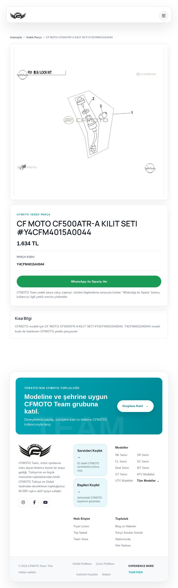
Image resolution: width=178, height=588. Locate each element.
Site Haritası (123, 545)
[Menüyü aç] (163, 15)
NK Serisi (121, 455)
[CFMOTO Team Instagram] (23, 502)
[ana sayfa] (83, 15)
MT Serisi (143, 467)
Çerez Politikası (105, 563)
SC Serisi (143, 461)
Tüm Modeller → (148, 480)
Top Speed (80, 532)
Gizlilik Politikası (82, 563)
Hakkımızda (122, 539)
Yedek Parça (34, 37)
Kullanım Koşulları (87, 574)
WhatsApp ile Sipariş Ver (89, 281)
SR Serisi (143, 455)
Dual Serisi (122, 467)
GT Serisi (121, 474)
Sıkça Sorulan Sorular (129, 532)
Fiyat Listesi (81, 526)
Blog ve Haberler (125, 526)
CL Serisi (121, 461)
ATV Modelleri (146, 474)
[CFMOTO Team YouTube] (45, 502)
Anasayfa (16, 37)
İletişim (106, 574)
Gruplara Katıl (135, 406)
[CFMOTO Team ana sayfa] (35, 450)
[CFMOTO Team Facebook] (34, 502)
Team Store (81, 539)
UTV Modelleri (124, 480)
